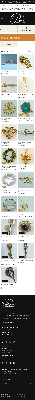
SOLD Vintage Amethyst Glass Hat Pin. (25, 237)
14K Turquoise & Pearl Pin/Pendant (6, 143)
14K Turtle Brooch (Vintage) (24, 118)
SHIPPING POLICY (22, 396)
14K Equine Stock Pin (6, 71)
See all (9, 44)
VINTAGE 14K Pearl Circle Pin (8, 190)
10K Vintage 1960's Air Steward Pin (25, 190)
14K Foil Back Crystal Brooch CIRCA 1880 (25, 143)
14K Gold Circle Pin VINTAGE (8, 214)
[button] (2, 18)
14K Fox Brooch (5, 94)
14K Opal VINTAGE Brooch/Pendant (5, 119)
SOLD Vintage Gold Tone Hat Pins (8, 261)
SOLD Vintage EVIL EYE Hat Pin (25, 260)
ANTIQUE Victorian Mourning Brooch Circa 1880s (8, 167)
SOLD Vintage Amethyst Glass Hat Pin (8, 285)
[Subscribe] (30, 383)
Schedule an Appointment (9, 373)
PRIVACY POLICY (5, 394)
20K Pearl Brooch (22, 166)
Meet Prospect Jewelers (8, 322)
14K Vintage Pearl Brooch (24, 214)
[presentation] (1, 29)
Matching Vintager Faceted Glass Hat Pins (9, 237)
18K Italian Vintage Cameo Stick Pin (25, 95)
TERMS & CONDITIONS (6, 396)
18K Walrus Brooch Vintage (24, 71)
